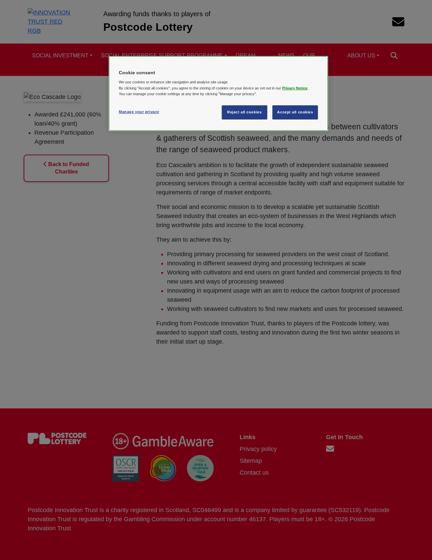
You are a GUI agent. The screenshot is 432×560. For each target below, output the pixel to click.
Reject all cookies (244, 112)
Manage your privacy (139, 112)
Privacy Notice (294, 88)
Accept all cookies (295, 112)
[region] (218, 93)
